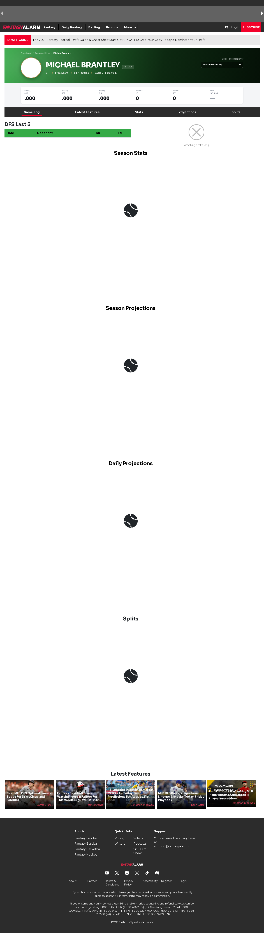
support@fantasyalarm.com (174, 846)
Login (235, 27)
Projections (187, 112)
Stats (139, 112)
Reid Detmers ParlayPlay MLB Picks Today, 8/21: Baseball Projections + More (231, 795)
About (73, 881)
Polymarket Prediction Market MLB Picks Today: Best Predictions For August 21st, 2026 (131, 795)
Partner (92, 881)
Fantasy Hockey (86, 854)
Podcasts (139, 843)
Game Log (32, 112)
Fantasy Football (86, 838)
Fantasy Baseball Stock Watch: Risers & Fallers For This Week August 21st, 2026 (79, 796)
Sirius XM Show (139, 851)
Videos (138, 838)
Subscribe (251, 27)
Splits (236, 112)
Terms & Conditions (112, 882)
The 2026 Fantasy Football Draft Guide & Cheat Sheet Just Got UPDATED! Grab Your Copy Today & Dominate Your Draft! (119, 40)
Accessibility (150, 881)
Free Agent (26, 53)
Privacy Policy (128, 882)
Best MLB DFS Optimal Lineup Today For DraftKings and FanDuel (29, 796)
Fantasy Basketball (88, 849)
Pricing (120, 838)
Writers (120, 843)
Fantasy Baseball (87, 843)
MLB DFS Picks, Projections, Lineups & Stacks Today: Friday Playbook (181, 796)
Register (166, 881)
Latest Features (87, 112)
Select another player (232, 59)
